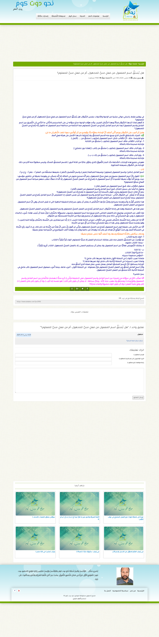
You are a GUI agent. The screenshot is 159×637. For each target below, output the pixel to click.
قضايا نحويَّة (106, 78)
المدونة (82, 16)
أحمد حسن (77, 599)
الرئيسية (105, 16)
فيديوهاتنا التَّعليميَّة (58, 16)
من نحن (133, 591)
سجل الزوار (72, 16)
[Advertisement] (79, 44)
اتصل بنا (107, 591)
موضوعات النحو (93, 16)
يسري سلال (137, 78)
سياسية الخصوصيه (120, 591)
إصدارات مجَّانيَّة (43, 16)
